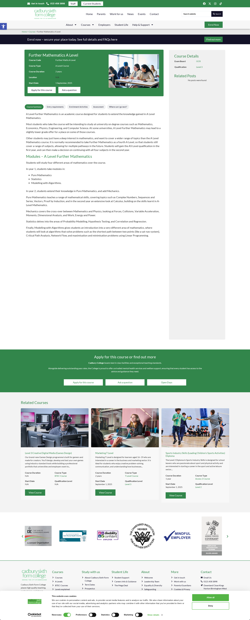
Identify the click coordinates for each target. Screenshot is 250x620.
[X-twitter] (209, 3)
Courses (85, 24)
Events (142, 13)
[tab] (34, 106)
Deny (210, 606)
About (69, 24)
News (130, 13)
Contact (154, 13)
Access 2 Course (202, 478)
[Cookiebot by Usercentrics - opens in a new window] (34, 615)
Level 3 (199, 67)
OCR (198, 61)
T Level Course (131, 476)
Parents (101, 13)
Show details (153, 615)
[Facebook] (204, 3)
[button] (3, 26)
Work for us (116, 13)
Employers (104, 24)
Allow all (210, 597)
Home (89, 13)
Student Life (121, 24)
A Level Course (62, 66)
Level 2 (198, 487)
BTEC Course (61, 476)
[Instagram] (215, 3)
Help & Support (141, 24)
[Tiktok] (220, 3)
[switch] (92, 615)
